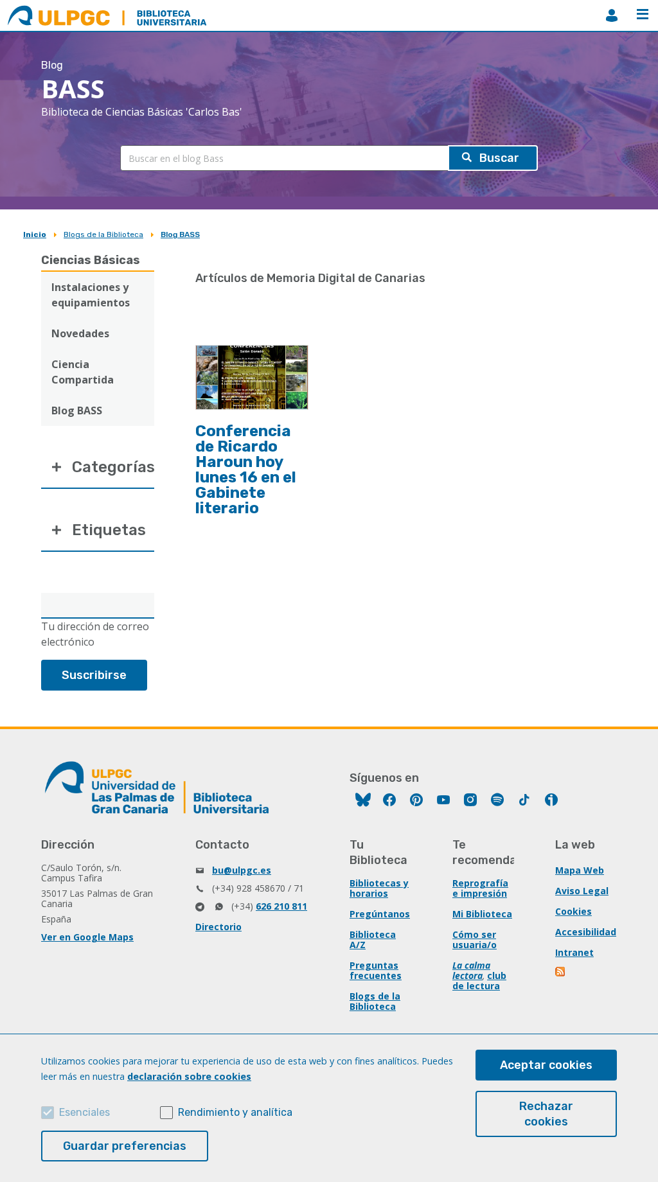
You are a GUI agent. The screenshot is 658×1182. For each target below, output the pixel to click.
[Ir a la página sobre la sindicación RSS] (561, 973)
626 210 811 (281, 906)
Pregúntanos (380, 914)
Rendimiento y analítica (235, 1112)
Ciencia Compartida (82, 372)
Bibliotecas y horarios (379, 888)
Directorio (218, 927)
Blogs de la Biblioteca (103, 234)
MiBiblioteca (611, 15)
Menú (642, 15)
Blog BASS (180, 234)
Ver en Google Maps (87, 937)
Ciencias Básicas (90, 260)
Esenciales (84, 1112)
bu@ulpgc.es (241, 870)
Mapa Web (579, 870)
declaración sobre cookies (189, 1076)
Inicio (34, 234)
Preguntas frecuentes (376, 970)
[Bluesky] (363, 801)
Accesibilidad (585, 932)
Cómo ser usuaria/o (474, 939)
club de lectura (479, 980)
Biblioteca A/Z (373, 939)
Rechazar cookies (546, 1114)
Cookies (573, 911)
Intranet (574, 952)
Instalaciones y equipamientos (90, 295)
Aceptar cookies (546, 1065)
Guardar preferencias (124, 1146)
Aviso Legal (582, 891)
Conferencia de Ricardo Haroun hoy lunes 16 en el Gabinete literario (245, 469)
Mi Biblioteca (482, 914)
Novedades (80, 333)
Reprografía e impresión (480, 888)
